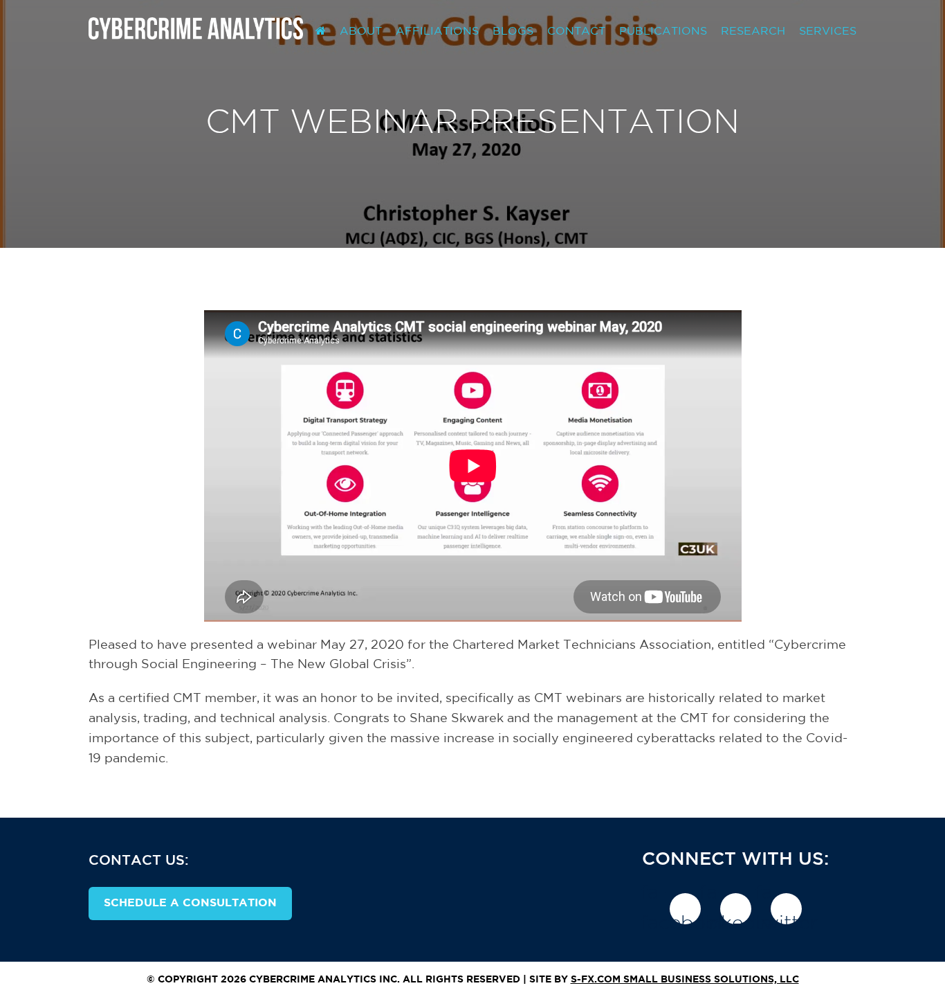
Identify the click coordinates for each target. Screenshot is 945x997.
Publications (663, 31)
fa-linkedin (735, 908)
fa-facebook (685, 908)
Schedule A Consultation (190, 903)
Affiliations (437, 31)
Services (827, 31)
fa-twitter (786, 908)
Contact (576, 31)
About (361, 31)
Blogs (513, 31)
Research (753, 31)
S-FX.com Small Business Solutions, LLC (685, 980)
